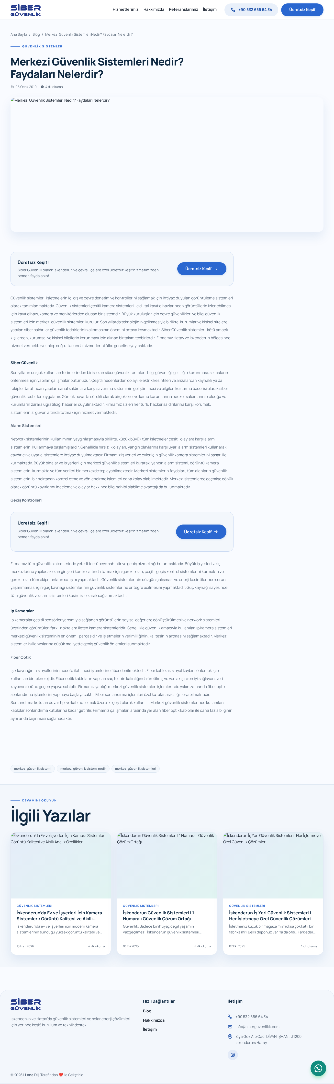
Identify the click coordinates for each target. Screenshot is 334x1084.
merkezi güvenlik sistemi (32, 768)
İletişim (210, 9)
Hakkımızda (154, 9)
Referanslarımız (183, 9)
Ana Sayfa (19, 34)
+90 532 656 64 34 (255, 9)
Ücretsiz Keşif (302, 9)
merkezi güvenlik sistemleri (135, 768)
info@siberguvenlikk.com (257, 1026)
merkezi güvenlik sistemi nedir (83, 768)
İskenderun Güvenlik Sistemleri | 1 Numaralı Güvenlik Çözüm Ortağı (158, 915)
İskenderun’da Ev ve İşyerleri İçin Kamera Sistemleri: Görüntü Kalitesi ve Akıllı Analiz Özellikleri (59, 918)
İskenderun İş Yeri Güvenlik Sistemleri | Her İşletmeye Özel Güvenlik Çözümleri (270, 915)
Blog (36, 34)
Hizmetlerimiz (126, 9)
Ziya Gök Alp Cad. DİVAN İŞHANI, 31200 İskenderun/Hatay (268, 1039)
